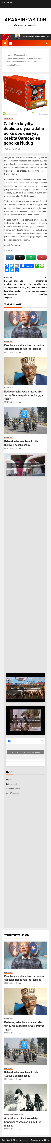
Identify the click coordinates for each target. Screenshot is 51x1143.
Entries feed (11, 784)
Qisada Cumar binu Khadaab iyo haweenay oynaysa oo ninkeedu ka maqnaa (22, 1122)
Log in (9, 779)
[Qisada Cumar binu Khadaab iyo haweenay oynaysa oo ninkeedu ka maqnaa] (25, 1097)
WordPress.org (12, 793)
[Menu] (10, 43)
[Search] (47, 43)
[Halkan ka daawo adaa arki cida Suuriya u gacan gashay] (25, 420)
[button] (10, 43)
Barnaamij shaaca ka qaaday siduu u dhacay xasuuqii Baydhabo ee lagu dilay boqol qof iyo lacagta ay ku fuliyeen (14, 287)
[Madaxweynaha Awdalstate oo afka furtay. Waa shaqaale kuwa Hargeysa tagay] (25, 371)
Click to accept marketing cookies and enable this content (25, 466)
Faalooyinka (8, 1114)
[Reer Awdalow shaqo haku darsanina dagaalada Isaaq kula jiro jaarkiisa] (25, 324)
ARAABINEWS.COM (25, 19)
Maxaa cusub (8, 118)
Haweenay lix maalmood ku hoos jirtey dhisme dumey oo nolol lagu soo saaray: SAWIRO (36, 286)
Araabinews (36, 1140)
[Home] (4, 43)
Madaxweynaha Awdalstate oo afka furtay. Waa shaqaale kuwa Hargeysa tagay (24, 395)
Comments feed (13, 789)
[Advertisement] (25, 512)
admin (8, 149)
